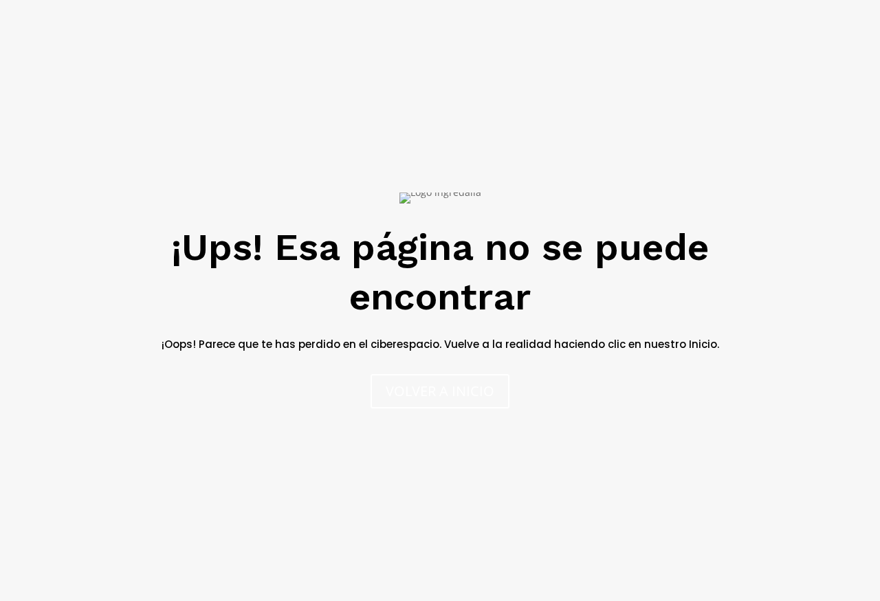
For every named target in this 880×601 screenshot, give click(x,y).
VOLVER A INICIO (440, 391)
